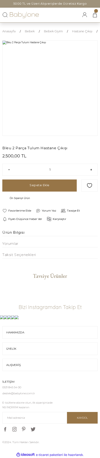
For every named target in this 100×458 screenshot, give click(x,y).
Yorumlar (10, 243)
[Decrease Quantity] (9, 170)
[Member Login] (84, 15)
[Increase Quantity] (91, 170)
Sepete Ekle (40, 185)
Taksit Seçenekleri (19, 254)
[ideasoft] (25, 455)
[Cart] (95, 15)
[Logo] (24, 15)
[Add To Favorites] (89, 185)
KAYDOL (82, 417)
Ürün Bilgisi (13, 232)
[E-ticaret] (49, 455)
